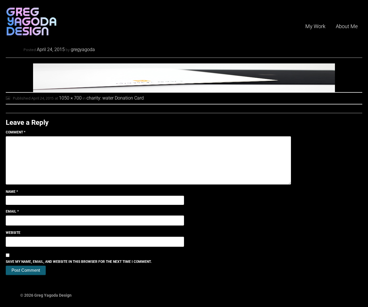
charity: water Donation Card (115, 98)
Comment (15, 132)
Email (12, 211)
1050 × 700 (70, 98)
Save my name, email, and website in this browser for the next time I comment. (79, 262)
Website (13, 233)
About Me (347, 26)
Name (12, 192)
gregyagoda (83, 49)
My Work (315, 26)
